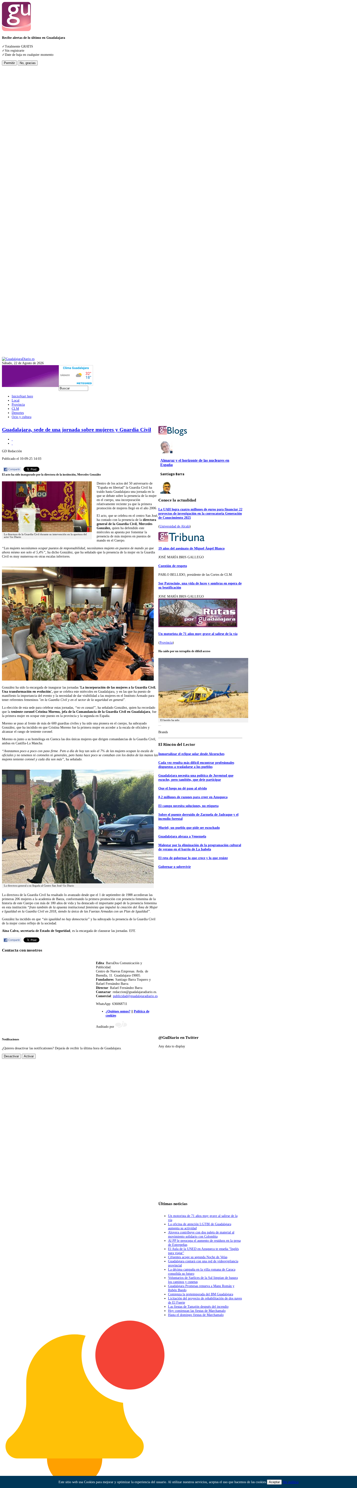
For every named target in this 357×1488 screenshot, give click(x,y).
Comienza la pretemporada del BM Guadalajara (200, 1294)
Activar (29, 1056)
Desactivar (11, 1056)
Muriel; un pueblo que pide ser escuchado (189, 828)
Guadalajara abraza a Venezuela (182, 836)
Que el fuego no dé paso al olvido (182, 788)
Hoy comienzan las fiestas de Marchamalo (197, 1311)
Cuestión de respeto (172, 566)
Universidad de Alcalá (175, 526)
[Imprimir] (12, 439)
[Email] (12, 443)
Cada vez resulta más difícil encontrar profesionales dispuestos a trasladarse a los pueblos (196, 765)
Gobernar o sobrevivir (174, 867)
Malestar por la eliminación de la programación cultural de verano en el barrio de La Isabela (199, 847)
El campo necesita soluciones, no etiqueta (188, 806)
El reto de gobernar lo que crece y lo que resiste (193, 858)
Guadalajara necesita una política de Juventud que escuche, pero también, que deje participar (195, 777)
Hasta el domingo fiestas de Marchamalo (196, 1315)
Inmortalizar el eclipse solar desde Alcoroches (191, 754)
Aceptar (274, 1482)
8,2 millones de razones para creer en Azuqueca (193, 797)
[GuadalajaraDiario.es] (18, 359)
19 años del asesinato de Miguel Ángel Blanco (191, 548)
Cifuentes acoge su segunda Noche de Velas (197, 1257)
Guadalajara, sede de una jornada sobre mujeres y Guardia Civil (76, 430)
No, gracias (28, 63)
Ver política (290, 1482)
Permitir (9, 63)
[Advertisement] (21, 138)
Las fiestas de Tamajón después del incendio (198, 1306)
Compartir (14, 469)
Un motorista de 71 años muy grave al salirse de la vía (198, 634)
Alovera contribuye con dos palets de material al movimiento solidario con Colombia (201, 1234)
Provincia (166, 642)
